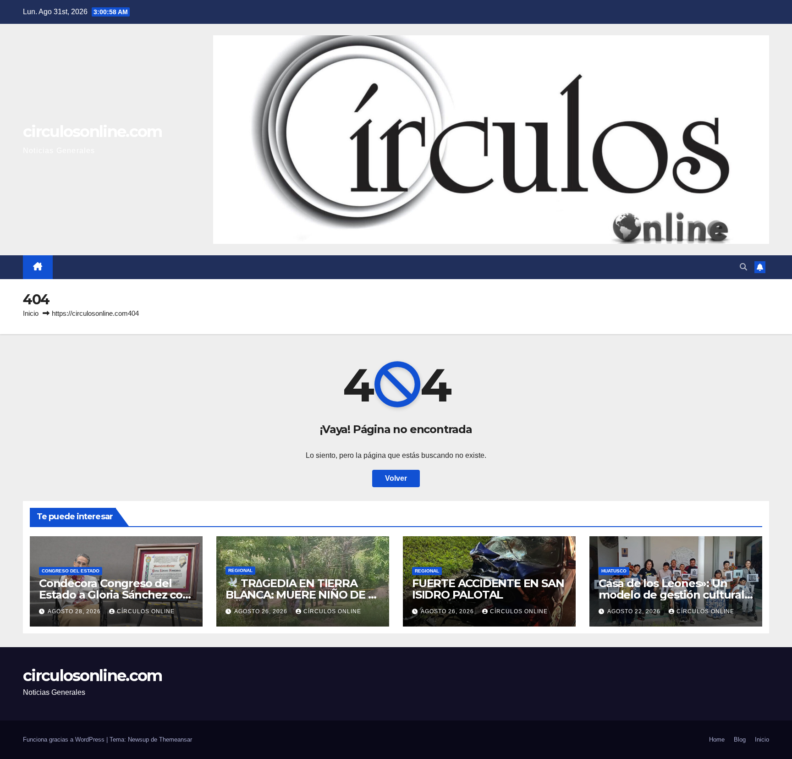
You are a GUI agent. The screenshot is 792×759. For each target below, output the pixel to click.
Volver (396, 478)
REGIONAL (240, 570)
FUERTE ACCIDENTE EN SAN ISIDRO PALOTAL (488, 589)
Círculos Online (146, 611)
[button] (743, 267)
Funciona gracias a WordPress (64, 739)
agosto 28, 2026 (75, 611)
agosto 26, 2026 (261, 611)
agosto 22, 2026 (634, 611)
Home (717, 739)
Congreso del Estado (70, 570)
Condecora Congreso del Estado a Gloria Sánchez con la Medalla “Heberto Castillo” (116, 595)
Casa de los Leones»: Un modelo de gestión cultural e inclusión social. (671, 595)
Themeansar (175, 739)
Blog (740, 739)
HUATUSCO (614, 570)
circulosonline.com (92, 131)
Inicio (30, 313)
